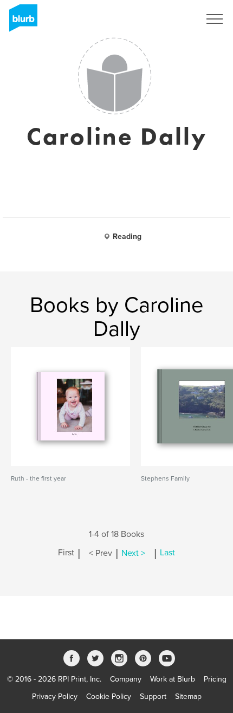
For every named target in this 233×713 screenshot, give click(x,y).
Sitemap (188, 696)
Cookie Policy (108, 696)
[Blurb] (20, 21)
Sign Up (172, 19)
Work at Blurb (172, 679)
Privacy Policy (54, 696)
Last (167, 553)
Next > (133, 553)
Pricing (215, 679)
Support (153, 696)
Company (125, 679)
